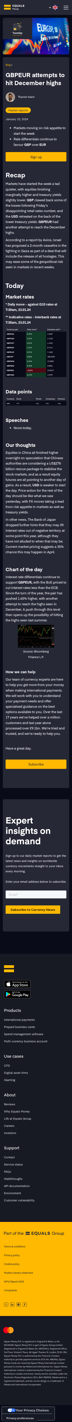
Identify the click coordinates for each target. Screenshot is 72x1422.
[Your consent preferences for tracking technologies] (20, 1418)
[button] (53, 7)
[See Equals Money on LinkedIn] (12, 1304)
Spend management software (23, 1034)
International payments (19, 1020)
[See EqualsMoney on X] (6, 1304)
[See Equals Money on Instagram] (18, 1304)
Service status (13, 1164)
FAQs (7, 1171)
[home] (17, 7)
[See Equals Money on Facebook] (25, 1304)
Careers (9, 1126)
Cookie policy (11, 1264)
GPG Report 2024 (14, 1281)
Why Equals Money (17, 1111)
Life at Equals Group (17, 1118)
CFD (7, 1065)
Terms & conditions (14, 1246)
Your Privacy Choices (32, 1410)
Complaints (10, 1290)
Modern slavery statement (18, 1272)
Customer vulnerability (19, 1200)
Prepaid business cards (19, 1027)
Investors (10, 1133)
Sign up (36, 157)
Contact (9, 1157)
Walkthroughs (13, 1179)
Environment (12, 1193)
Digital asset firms (16, 1073)
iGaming (9, 1080)
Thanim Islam (26, 96)
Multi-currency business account (25, 1041)
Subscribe (36, 764)
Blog (8, 64)
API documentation (17, 1186)
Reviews (9, 1104)
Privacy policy (12, 1255)
